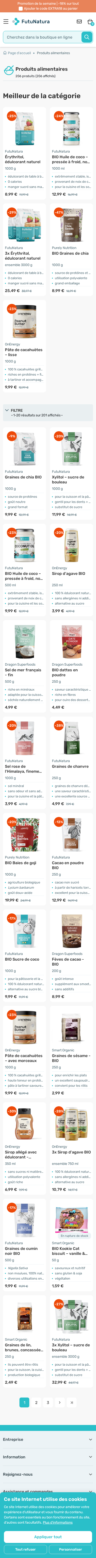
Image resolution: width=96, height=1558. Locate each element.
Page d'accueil (19, 53)
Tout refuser (25, 1549)
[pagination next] (60, 1402)
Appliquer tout (48, 1537)
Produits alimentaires (53, 53)
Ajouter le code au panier (51, 8)
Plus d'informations (58, 1522)
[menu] (7, 21)
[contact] (79, 21)
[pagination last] (72, 1402)
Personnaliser (70, 1549)
